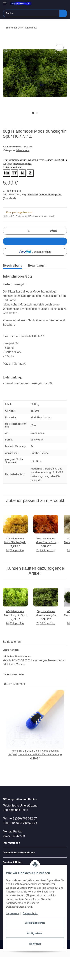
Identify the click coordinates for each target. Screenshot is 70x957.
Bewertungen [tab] (37, 265)
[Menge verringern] (7, 230)
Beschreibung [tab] (12, 265)
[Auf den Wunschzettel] (60, 48)
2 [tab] (37, 113)
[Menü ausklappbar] (4, 2)
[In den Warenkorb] (6, 39)
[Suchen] (63, 13)
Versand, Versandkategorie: (45, 194)
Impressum (12, 913)
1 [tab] (33, 113)
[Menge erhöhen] (63, 230)
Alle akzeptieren (35, 922)
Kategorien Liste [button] (13, 674)
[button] (53, 4)
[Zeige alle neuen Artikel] (66, 684)
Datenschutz (30, 913)
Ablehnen (35, 943)
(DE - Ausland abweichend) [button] (41, 216)
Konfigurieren (35, 933)
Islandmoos (22, 150)
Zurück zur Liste (14, 27)
